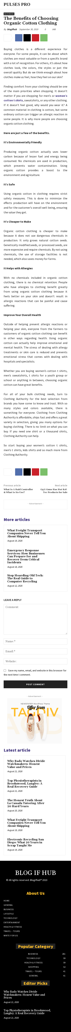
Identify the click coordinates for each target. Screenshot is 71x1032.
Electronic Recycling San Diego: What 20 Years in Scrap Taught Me (25, 842)
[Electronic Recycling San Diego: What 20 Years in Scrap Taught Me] (55, 845)
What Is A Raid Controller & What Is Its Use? (18, 491)
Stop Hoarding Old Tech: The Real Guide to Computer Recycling (25, 578)
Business (9, 14)
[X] (27, 37)
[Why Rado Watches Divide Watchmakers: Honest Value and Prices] (55, 766)
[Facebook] (18, 37)
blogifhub (12, 29)
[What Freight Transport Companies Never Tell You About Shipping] (56, 535)
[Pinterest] (35, 37)
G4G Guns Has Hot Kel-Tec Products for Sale (53, 491)
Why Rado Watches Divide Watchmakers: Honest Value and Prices (26, 764)
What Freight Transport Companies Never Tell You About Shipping (26, 533)
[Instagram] (56, 883)
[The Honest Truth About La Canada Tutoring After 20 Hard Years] (55, 805)
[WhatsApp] (44, 37)
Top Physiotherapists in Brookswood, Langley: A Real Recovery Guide (24, 783)
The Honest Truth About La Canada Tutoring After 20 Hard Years (25, 803)
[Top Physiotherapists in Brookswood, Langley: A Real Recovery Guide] (55, 786)
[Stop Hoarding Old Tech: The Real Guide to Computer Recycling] (56, 580)
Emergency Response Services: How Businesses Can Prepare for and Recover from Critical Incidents (26, 556)
